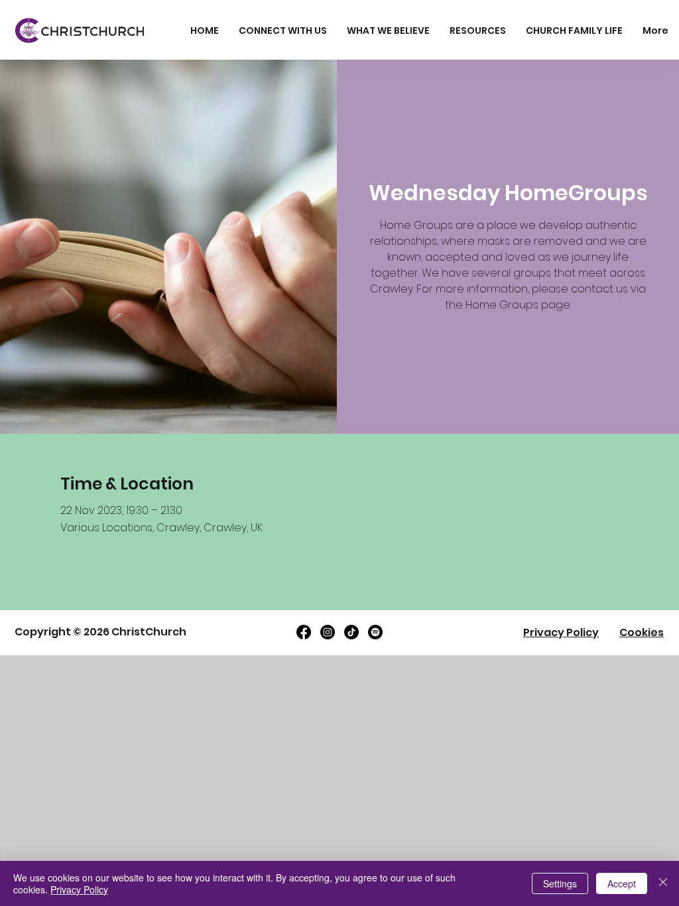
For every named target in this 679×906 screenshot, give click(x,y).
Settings (560, 883)
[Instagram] (327, 632)
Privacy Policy (561, 632)
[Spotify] (375, 632)
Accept (621, 883)
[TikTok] (351, 632)
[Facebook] (303, 632)
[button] (283, 31)
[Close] (663, 883)
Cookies (641, 632)
